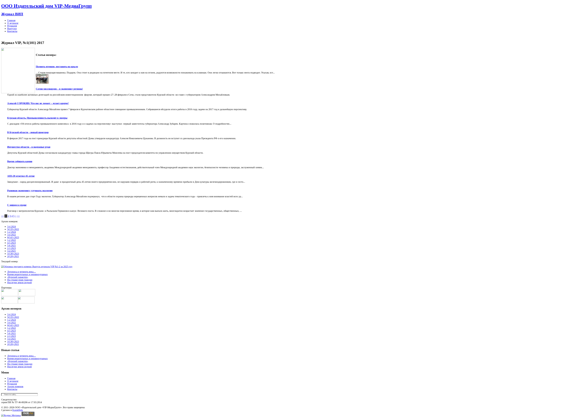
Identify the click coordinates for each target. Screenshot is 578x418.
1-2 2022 (11, 240)
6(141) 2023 (13, 237)
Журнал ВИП (12, 14)
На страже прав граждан (19, 280)
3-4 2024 (11, 226)
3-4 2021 (11, 251)
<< (2, 216)
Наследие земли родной (19, 282)
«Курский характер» (17, 277)
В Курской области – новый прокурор (28, 132)
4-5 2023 (11, 243)
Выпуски (12, 28)
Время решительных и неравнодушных (27, 274)
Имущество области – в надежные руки (28, 147)
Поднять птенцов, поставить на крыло (57, 66)
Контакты (12, 31)
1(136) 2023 (13, 253)
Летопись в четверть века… (21, 271)
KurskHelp (17, 410)
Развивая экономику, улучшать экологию (30, 190)
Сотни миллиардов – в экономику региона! (59, 89)
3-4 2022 (11, 234)
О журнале (12, 23)
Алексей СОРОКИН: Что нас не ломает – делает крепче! (38, 103)
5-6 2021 (11, 245)
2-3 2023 (11, 248)
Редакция (12, 26)
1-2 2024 (11, 232)
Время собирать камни (19, 161)
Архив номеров (15, 386)
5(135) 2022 (13, 229)
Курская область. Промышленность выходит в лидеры (37, 118)
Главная (11, 20)
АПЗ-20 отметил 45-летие (21, 176)
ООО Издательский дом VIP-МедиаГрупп (46, 6)
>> (18, 216)
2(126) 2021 (13, 256)
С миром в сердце (16, 205)
